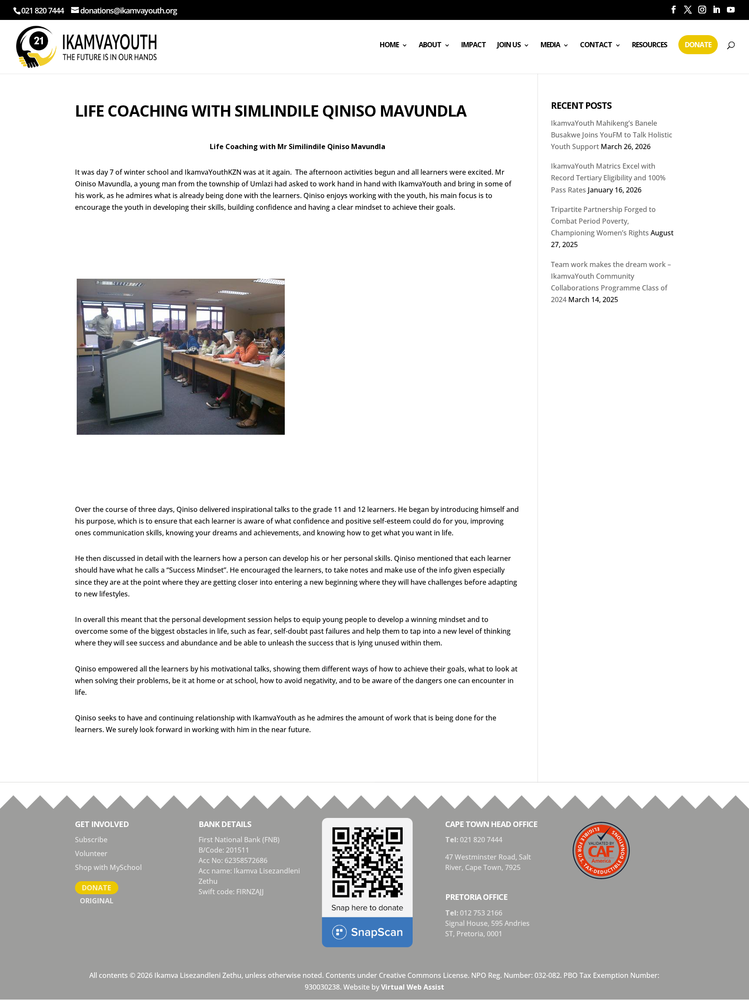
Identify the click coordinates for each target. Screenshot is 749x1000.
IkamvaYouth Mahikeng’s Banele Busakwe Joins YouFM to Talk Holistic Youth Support (611, 134)
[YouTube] (730, 10)
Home (389, 44)
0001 (494, 933)
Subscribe (91, 839)
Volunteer (91, 853)
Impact (473, 44)
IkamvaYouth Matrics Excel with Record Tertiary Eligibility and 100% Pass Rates (608, 177)
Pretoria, (471, 933)
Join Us (509, 44)
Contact (596, 44)
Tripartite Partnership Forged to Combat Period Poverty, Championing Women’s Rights (603, 221)
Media (550, 44)
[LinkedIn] (716, 10)
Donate (698, 44)
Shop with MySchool (108, 867)
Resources (649, 44)
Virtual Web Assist (412, 987)
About (430, 44)
